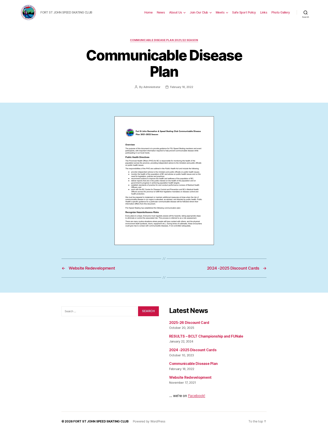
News (161, 12)
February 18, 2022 (181, 87)
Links (263, 12)
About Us (175, 12)
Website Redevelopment (190, 377)
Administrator (152, 87)
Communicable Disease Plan (193, 363)
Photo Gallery (280, 12)
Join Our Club (199, 12)
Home (148, 12)
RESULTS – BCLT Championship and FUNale (206, 336)
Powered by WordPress (149, 421)
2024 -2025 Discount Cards (192, 350)
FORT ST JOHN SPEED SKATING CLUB (101, 421)
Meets (220, 12)
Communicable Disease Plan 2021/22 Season (164, 40)
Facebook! (196, 396)
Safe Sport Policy (244, 12)
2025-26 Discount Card (189, 322)
